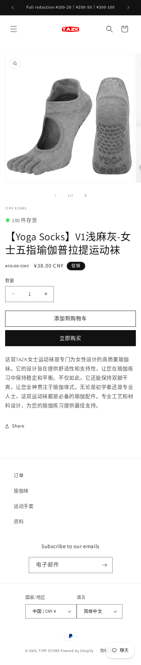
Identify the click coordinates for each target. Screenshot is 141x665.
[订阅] (104, 565)
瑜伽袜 (21, 491)
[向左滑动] (55, 195)
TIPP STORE (49, 650)
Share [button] (18, 426)
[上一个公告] (12, 7)
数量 (9, 280)
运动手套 (24, 506)
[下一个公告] (128, 7)
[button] (13, 29)
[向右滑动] (85, 195)
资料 (19, 521)
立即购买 (70, 338)
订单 (19, 475)
